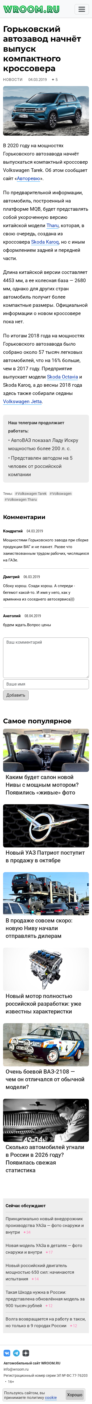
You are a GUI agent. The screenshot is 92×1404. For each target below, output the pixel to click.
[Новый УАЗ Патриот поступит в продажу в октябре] (46, 825)
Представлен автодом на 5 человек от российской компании (40, 466)
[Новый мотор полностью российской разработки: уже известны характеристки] (46, 968)
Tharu (53, 225)
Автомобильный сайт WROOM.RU (32, 1363)
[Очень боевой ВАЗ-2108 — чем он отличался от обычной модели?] (46, 1044)
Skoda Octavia (62, 377)
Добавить (15, 695)
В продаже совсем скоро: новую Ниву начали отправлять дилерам (39, 928)
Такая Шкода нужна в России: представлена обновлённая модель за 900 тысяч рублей (45, 1299)
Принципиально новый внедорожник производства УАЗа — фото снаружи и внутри (45, 1225)
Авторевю (28, 178)
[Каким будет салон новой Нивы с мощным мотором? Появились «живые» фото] (46, 749)
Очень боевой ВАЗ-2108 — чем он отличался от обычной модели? (45, 1079)
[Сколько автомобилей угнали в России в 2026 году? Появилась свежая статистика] (46, 1119)
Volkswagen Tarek (31, 494)
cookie (51, 1397)
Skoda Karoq (45, 242)
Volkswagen (61, 494)
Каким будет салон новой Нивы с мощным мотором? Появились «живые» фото (42, 785)
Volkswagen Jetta (22, 401)
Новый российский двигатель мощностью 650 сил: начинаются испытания (40, 1272)
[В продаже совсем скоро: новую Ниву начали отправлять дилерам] (46, 893)
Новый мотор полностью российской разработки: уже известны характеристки (43, 1004)
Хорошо (74, 1394)
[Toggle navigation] (82, 9)
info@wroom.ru (16, 1369)
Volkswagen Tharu (21, 499)
